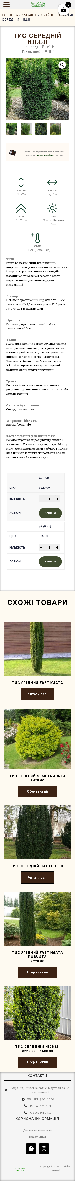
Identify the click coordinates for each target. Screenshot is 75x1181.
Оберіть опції (37, 791)
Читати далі (37, 694)
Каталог (29, 15)
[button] (62, 65)
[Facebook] (31, 1148)
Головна (10, 15)
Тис (60, 15)
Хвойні (47, 15)
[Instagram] (44, 1148)
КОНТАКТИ (37, 1076)
